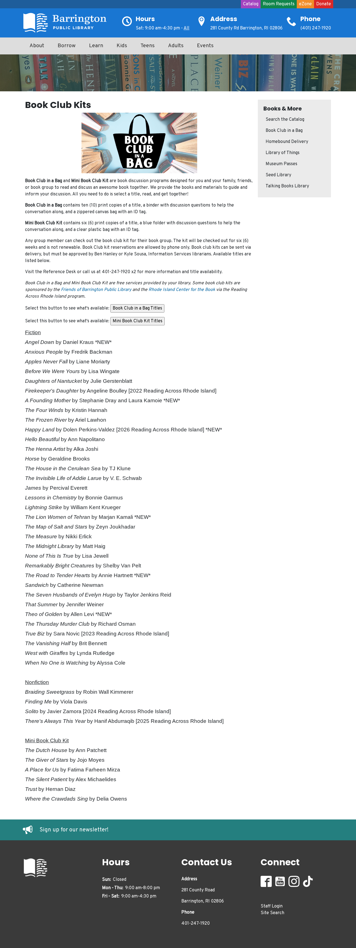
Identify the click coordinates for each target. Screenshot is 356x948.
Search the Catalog (285, 119)
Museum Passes (281, 164)
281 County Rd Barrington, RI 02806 (246, 28)
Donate (323, 4)
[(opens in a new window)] (31, 830)
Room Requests (279, 4)
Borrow (67, 45)
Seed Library (278, 175)
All (186, 28)
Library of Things (283, 153)
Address (223, 18)
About (36, 45)
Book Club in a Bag (284, 131)
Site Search (272, 913)
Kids (122, 45)
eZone (305, 4)
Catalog (250, 4)
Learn (96, 45)
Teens (147, 45)
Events (205, 45)
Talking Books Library (287, 186)
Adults (176, 45)
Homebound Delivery (287, 142)
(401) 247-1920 (315, 28)
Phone (310, 18)
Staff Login (272, 906)
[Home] (67, 22)
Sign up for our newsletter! (73, 830)
